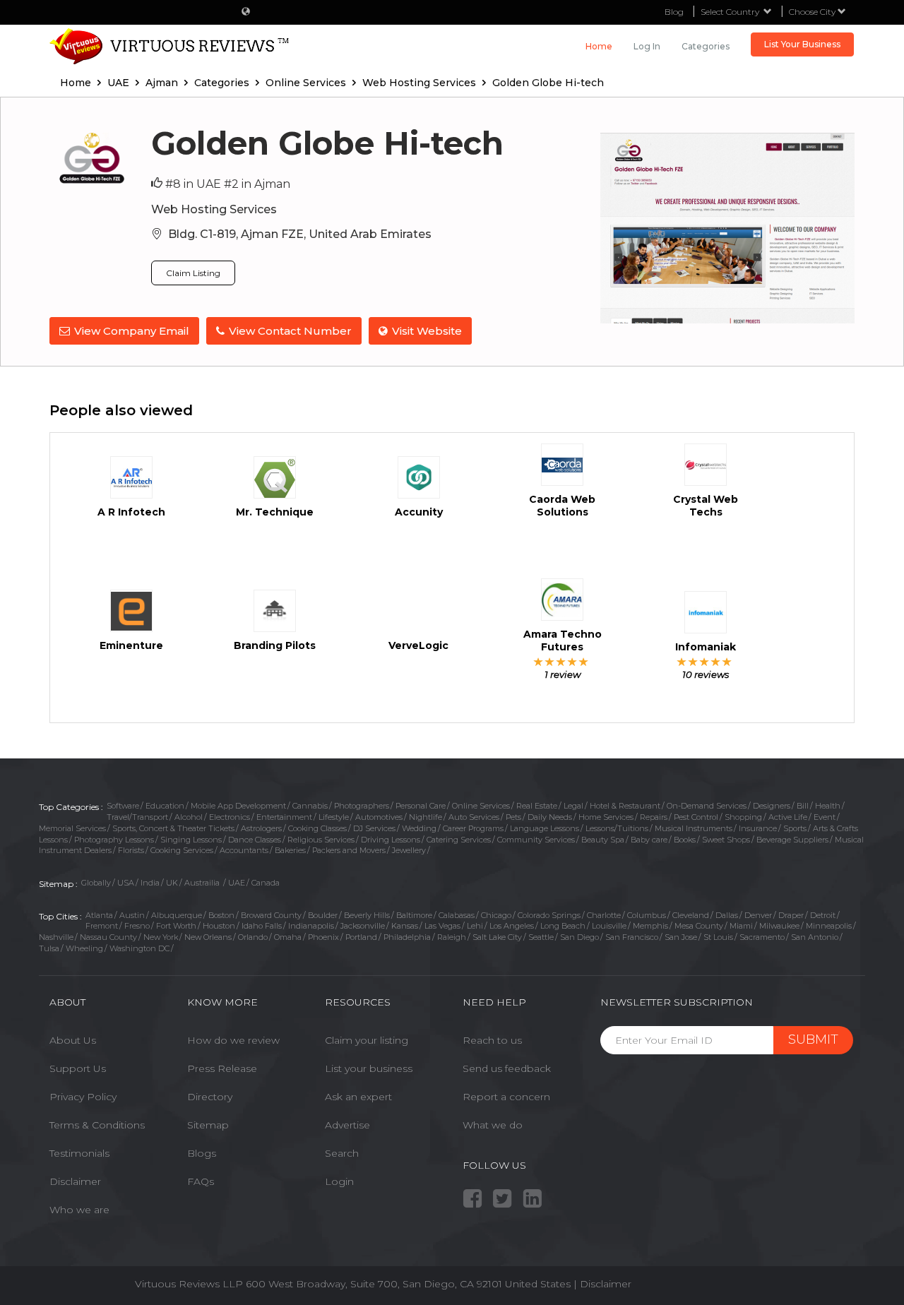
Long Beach (562, 926)
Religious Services (321, 840)
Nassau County (108, 937)
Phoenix (323, 937)
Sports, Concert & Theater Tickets (173, 828)
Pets (513, 817)
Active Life (787, 817)
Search (342, 1153)
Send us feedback (507, 1068)
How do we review (233, 1040)
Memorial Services (72, 828)
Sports (795, 828)
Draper (791, 915)
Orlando (253, 937)
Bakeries (290, 850)
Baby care (649, 840)
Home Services (606, 817)
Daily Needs (550, 817)
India (150, 883)
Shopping (743, 817)
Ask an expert (358, 1096)
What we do (493, 1125)
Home (598, 46)
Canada (265, 883)
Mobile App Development (238, 806)
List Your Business (802, 44)
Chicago (496, 915)
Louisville (609, 926)
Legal (573, 806)
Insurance (758, 828)
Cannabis (310, 806)
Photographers (361, 806)
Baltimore (414, 915)
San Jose (681, 937)
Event (824, 817)
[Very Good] (572, 661)
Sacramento (762, 937)
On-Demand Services (707, 806)
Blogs (201, 1153)
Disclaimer (75, 1181)
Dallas (726, 915)
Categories (706, 46)
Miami (741, 926)
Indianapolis (311, 926)
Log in (647, 46)
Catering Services (459, 840)
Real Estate (536, 806)
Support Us (77, 1068)
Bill (803, 806)
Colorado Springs (549, 915)
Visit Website (427, 331)
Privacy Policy (83, 1096)
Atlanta (99, 915)
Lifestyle (334, 817)
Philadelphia (407, 937)
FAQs (200, 1181)
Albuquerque (176, 915)
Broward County (271, 915)
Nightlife (425, 817)
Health (827, 806)
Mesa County (698, 926)
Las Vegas (442, 926)
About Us (72, 1040)
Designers (771, 806)
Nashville (56, 937)
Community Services (536, 840)
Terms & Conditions (97, 1125)
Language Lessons (544, 828)
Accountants (244, 850)
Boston (221, 915)
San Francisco (631, 937)
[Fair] (549, 661)
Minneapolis (829, 926)
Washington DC (139, 948)
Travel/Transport (137, 817)
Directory (209, 1096)
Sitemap (208, 1125)
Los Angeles (511, 926)
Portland (361, 937)
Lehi (475, 926)
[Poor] (538, 661)
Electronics (229, 817)
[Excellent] (583, 661)
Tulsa (49, 948)
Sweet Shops (726, 840)
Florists (131, 850)
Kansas (404, 926)
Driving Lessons (390, 840)
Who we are (79, 1209)
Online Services (481, 806)
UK (172, 883)
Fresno (137, 926)
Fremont (101, 926)
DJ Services (374, 828)
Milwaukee (779, 926)
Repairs (653, 817)
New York (160, 937)
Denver (758, 915)
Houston (219, 926)
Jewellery (409, 850)
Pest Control (696, 817)
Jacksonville (362, 926)
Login (339, 1181)
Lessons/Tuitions (616, 828)
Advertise (347, 1125)
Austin (132, 915)
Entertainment (284, 817)
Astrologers (261, 828)
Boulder (323, 915)
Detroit (822, 915)
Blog (674, 11)
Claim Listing (193, 273)
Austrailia (203, 883)
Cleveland (690, 915)
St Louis (718, 937)
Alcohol (188, 817)
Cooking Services (181, 850)
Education (164, 806)
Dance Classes (254, 840)
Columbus (646, 915)
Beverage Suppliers (792, 840)
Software (123, 806)
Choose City (813, 11)
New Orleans (208, 937)
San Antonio (814, 937)
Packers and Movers (349, 850)
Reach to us (492, 1040)
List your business (368, 1068)
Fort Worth (176, 926)
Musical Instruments (693, 828)
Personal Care (421, 806)
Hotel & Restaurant (625, 806)
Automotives (379, 817)
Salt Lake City (497, 937)
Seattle (541, 937)
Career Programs (473, 828)
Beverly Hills (367, 915)
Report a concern (506, 1096)
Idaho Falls (262, 926)
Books (685, 840)
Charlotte (604, 915)
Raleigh (451, 937)
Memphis (650, 926)
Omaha (288, 937)
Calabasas (457, 915)
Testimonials (79, 1153)
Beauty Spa (602, 840)
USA (125, 883)
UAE (236, 883)
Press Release (222, 1068)
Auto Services (473, 817)
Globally (96, 883)
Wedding (419, 828)
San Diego (579, 937)
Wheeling (84, 948)
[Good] (561, 661)
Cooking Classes (317, 828)
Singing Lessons (191, 840)
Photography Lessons (114, 840)
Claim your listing (366, 1040)
